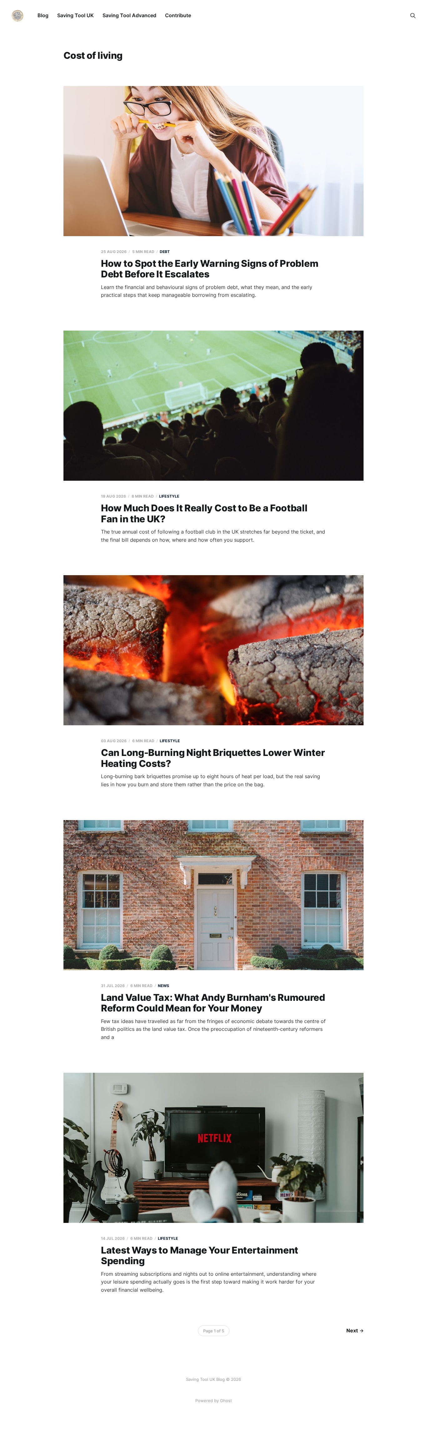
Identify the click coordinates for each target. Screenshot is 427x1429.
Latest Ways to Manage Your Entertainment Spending (199, 1255)
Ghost (226, 1400)
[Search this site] (413, 15)
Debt (165, 251)
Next (352, 1330)
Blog (43, 15)
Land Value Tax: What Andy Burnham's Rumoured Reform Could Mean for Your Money (213, 1003)
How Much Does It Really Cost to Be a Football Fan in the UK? (204, 513)
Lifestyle (169, 496)
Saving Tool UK (75, 15)
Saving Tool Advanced (129, 15)
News (163, 985)
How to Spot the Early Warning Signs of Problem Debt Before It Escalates (209, 269)
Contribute (178, 15)
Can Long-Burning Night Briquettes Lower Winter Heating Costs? (213, 758)
